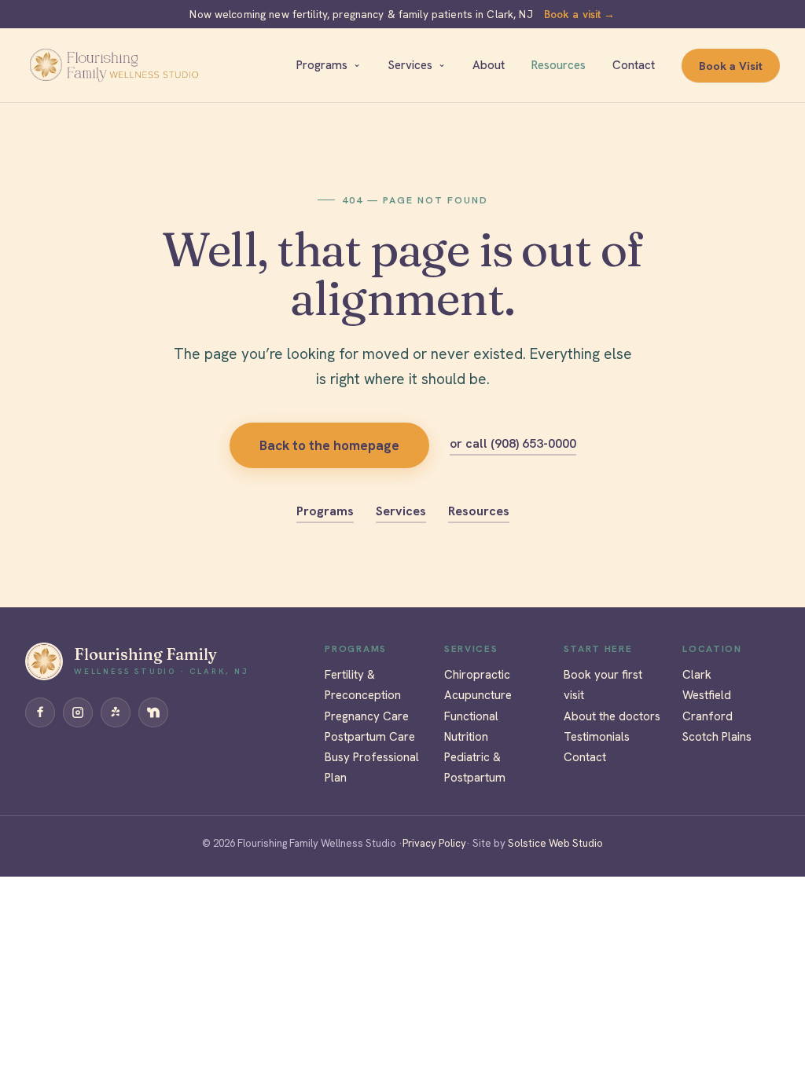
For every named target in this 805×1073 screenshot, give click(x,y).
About (488, 65)
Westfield (706, 695)
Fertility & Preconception (363, 685)
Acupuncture (478, 695)
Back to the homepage (329, 445)
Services (410, 65)
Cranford (707, 716)
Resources (558, 65)
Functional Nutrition (471, 727)
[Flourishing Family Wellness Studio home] (113, 65)
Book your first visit (603, 685)
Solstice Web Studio (554, 843)
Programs (321, 65)
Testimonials (597, 737)
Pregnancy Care (367, 716)
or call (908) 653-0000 (513, 443)
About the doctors (612, 716)
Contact (633, 65)
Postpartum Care (370, 737)
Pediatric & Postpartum (474, 767)
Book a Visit (731, 65)
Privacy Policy (434, 843)
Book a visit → (580, 14)
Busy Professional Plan (372, 767)
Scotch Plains (717, 737)
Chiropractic (477, 675)
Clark (696, 675)
